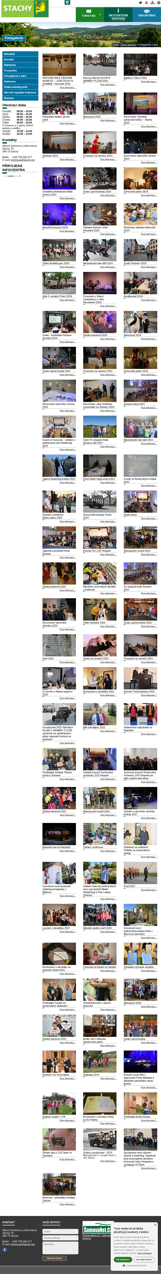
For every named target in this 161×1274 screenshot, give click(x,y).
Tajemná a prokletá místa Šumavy (56, 552)
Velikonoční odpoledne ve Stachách (138, 729)
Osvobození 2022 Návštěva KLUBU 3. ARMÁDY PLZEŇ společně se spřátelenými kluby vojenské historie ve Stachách (57, 733)
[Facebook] (4, 1249)
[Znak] (67, 2)
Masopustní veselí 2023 (137, 550)
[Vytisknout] (158, 2)
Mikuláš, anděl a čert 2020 (97, 928)
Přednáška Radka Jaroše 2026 (56, 118)
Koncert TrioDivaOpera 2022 (139, 691)
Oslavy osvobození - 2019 (97, 1152)
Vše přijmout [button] (123, 1259)
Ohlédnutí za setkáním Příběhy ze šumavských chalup (137, 850)
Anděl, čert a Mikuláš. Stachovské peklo (94, 1040)
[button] (134, 1265)
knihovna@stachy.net (23, 160)
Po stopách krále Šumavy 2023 (138, 588)
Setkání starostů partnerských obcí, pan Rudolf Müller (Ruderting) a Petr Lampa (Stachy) (99, 891)
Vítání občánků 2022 (94, 622)
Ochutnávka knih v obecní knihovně (97, 1004)
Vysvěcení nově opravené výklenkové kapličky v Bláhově (56, 889)
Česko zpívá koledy (134, 1038)
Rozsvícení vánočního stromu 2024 (140, 157)
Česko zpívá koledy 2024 (97, 191)
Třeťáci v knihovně (93, 847)
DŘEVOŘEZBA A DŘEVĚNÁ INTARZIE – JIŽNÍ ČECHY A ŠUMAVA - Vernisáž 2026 (57, 80)
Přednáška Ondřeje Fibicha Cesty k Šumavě (57, 774)
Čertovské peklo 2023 (136, 371)
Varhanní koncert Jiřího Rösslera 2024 (95, 229)
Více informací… (68, 87)
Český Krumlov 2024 (135, 263)
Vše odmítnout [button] (144, 1259)
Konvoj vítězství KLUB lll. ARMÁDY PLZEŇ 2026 (96, 79)
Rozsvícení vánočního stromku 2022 (54, 624)
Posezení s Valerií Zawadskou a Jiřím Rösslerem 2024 (93, 299)
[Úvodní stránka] (139, 2)
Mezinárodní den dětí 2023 (138, 439)
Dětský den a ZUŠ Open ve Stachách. (57, 1154)
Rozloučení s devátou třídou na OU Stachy (98, 1118)
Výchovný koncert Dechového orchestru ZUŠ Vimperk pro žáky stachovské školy (140, 775)
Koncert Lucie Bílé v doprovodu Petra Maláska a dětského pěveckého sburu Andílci (139, 1079)
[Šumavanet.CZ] (98, 1232)
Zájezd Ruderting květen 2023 (58, 478)
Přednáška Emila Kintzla (137, 1116)
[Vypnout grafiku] (145, 2)
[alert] (134, 1246)
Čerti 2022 (48, 658)
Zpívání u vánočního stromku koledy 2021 (139, 813)
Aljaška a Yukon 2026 (135, 77)
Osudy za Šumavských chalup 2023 (140, 480)
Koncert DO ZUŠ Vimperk (97, 550)
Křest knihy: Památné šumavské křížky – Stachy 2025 (138, 119)
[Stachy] (30, 11)
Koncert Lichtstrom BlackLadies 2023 (52, 516)
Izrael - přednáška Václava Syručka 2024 (56, 337)
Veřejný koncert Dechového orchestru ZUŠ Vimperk (98, 774)
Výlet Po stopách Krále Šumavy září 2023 (95, 441)
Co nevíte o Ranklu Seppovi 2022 (57, 693)
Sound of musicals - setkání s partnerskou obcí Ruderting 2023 (58, 442)
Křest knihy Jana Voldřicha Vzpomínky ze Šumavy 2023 (98, 406)
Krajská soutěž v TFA (53, 1116)
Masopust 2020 (132, 1002)
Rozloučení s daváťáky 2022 (98, 691)
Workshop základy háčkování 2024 (139, 229)
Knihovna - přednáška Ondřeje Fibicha (58, 1199)
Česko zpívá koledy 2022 (138, 622)
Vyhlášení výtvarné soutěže (139, 967)
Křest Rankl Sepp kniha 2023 (99, 478)
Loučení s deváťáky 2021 (56, 928)
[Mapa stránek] (151, 2)
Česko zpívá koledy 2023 (56, 371)
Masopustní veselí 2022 (96, 811)
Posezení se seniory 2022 (138, 658)
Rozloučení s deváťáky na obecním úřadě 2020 (56, 969)
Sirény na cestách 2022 (96, 658)
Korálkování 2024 (133, 296)
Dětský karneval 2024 (95, 335)
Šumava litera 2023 (134, 404)
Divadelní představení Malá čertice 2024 (57, 193)
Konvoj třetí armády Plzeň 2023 (97, 516)
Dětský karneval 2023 (54, 586)
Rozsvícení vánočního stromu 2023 (58, 406)
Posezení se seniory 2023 (97, 371)
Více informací (145, 1253)
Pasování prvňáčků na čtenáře (99, 967)
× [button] (155, 1225)
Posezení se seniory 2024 (97, 155)
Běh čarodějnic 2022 (94, 727)
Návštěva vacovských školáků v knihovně (99, 588)
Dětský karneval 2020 (54, 1038)
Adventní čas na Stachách (56, 847)
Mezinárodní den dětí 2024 (98, 263)
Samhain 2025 (50, 155)
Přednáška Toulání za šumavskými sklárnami (54, 1004)
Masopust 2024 (132, 335)
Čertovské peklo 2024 (136, 191)
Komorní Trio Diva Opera (55, 1074)
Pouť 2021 (129, 886)
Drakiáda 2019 (91, 1074)
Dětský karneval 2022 (54, 811)
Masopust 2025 (92, 116)
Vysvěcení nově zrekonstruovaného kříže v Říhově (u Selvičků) (138, 931)
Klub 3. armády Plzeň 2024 (57, 296)
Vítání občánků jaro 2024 (55, 263)
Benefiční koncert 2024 (55, 227)
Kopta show (130, 514)
